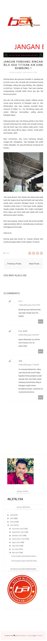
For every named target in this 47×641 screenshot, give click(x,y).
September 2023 (18, 539)
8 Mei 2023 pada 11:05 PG (29, 365)
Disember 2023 (18, 529)
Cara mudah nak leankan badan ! (24, 556)
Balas (40, 321)
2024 (12, 522)
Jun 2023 (15, 549)
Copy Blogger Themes (35, 635)
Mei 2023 (15, 553)
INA (20, 361)
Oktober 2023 (17, 535)
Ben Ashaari (17, 72)
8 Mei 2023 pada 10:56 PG (29, 335)
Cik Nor (23, 331)
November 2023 (18, 532)
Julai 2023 (16, 546)
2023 (12, 525)
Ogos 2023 (16, 542)
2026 (12, 515)
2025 (12, 518)
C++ (21, 301)
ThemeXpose (21, 635)
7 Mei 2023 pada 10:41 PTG (29, 305)
